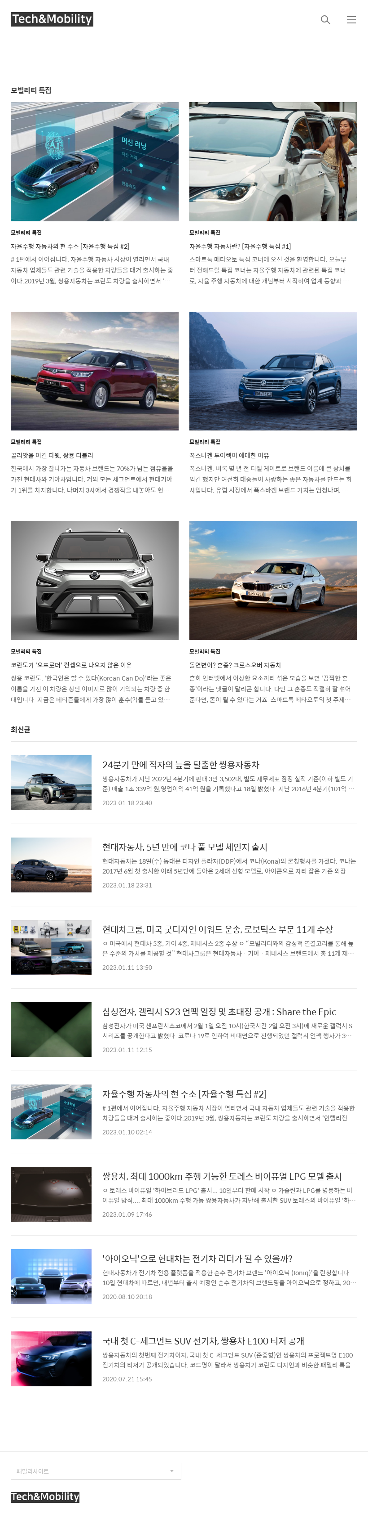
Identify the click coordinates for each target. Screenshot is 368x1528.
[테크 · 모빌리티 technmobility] (52, 19)
